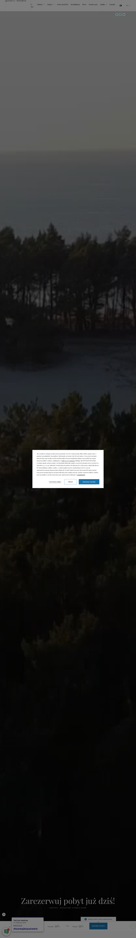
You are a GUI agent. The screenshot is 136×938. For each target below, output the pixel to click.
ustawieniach (81, 475)
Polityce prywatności (68, 461)
